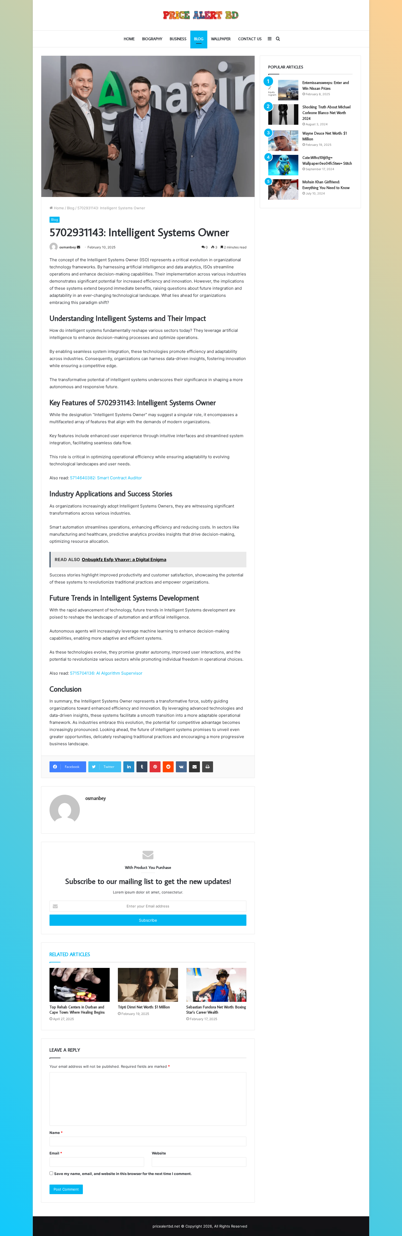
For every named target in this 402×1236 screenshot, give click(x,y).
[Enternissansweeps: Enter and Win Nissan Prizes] (283, 90)
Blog (198, 38)
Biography (152, 38)
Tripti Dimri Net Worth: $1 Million (144, 1007)
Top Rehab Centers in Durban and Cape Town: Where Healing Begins (77, 1010)
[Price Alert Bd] (201, 15)
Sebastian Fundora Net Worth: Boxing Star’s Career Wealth (216, 1010)
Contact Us (250, 38)
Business (178, 38)
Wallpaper (221, 38)
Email (55, 1153)
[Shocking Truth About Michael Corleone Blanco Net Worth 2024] (283, 114)
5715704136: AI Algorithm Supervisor (106, 673)
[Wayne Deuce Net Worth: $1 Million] (283, 140)
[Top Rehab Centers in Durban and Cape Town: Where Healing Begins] (79, 985)
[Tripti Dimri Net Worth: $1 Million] (148, 985)
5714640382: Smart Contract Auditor (106, 477)
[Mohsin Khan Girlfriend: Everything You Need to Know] (283, 189)
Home (129, 38)
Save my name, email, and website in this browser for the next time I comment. (123, 1173)
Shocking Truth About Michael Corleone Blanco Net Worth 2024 (326, 113)
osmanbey (67, 247)
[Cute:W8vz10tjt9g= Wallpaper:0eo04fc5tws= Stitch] (283, 165)
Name (56, 1132)
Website (159, 1153)
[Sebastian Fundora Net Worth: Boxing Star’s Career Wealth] (216, 985)
